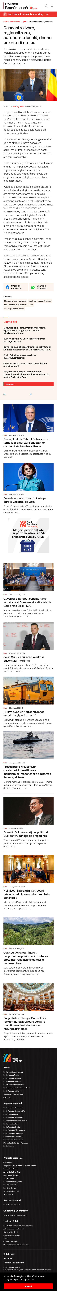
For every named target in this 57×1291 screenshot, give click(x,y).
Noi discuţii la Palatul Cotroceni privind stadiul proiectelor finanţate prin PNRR (28, 881)
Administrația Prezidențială (13, 1229)
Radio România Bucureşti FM (14, 1111)
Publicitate (9, 1254)
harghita (32, 301)
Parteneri (8, 1258)
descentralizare (44, 301)
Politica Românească (11, 21)
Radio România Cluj (10, 1114)
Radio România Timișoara (13, 1133)
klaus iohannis (10, 301)
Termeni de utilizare (13, 1263)
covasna (22, 301)
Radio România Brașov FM (13, 1108)
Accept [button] (28, 1286)
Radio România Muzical (12, 1081)
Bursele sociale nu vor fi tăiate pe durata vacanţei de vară (28, 340)
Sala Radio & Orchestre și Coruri (15, 1215)
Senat (5, 1238)
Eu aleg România (9, 1185)
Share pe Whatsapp (42, 287)
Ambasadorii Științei (11, 1191)
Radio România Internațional (14, 1085)
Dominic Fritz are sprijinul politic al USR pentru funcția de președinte (28, 820)
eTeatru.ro (7, 1097)
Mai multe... (10, 384)
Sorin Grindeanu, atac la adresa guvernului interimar (28, 357)
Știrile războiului (9, 1178)
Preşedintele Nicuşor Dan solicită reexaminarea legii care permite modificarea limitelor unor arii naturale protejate (28, 1010)
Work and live (8, 1194)
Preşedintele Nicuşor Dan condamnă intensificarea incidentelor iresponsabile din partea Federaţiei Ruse (28, 374)
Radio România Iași (10, 1124)
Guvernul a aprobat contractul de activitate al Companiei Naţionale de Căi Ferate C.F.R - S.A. (28, 348)
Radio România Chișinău (12, 1091)
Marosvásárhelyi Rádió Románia (15, 1143)
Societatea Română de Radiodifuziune (18, 1226)
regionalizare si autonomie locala (18, 305)
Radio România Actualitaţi (13, 1072)
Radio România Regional (12, 1181)
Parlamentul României (11, 1235)
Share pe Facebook (16, 287)
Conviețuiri (7, 1162)
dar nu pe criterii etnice (14, 309)
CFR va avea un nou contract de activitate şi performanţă (28, 365)
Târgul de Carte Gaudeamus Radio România (19, 1166)
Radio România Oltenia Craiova (15, 1120)
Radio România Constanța (13, 1117)
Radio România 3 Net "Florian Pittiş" (16, 1088)
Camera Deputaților (10, 1241)
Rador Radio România (11, 1205)
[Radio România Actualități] (20, 5)
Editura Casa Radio (10, 1169)
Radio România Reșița (11, 1127)
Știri (24, 21)
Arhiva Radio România (11, 1172)
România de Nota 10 (11, 1188)
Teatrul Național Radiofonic (13, 1094)
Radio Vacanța (9, 1146)
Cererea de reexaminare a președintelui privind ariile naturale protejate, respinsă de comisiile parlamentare (28, 945)
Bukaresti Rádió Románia (13, 1136)
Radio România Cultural (12, 1078)
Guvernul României (10, 1232)
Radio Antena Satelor (11, 1075)
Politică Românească (11, 1175)
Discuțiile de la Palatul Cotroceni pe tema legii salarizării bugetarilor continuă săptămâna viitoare (28, 330)
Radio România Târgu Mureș (14, 1130)
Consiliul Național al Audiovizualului (16, 1245)
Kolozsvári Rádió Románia (13, 1140)
